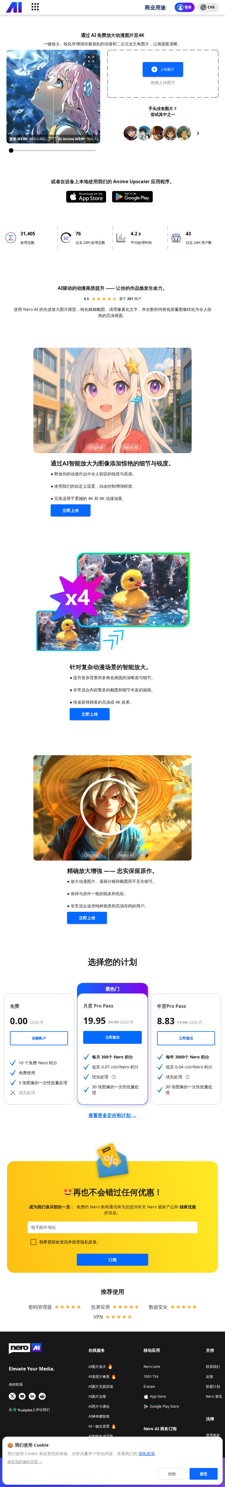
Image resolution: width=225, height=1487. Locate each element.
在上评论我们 (29, 1409)
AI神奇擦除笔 (99, 1416)
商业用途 (155, 7)
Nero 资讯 (214, 1396)
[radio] (93, 299)
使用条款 (213, 1435)
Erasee (149, 1386)
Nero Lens (152, 1366)
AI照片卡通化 (99, 1406)
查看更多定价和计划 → (112, 1115)
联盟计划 (213, 1386)
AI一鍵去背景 (99, 1426)
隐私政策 (88, 1242)
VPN (98, 1317)
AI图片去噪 (97, 1396)
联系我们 (213, 1366)
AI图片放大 (97, 1366)
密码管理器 (40, 1307)
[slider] (53, 150)
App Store (158, 1396)
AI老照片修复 (99, 1376)
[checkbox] (33, 1242)
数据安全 (158, 1307)
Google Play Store (164, 1406)
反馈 (209, 1376)
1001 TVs (151, 1376)
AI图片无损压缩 (100, 1386)
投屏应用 (100, 1307)
